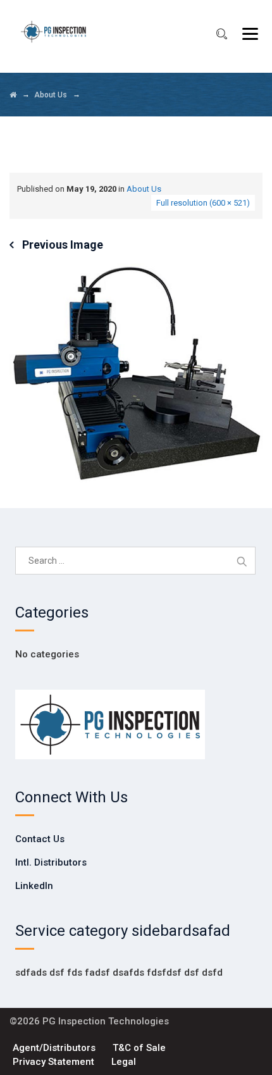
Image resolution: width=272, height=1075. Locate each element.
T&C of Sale (139, 1047)
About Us (144, 189)
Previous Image (62, 244)
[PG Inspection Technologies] (53, 31)
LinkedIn (34, 886)
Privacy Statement (53, 1061)
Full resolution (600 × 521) (203, 203)
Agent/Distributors (54, 1047)
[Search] (221, 34)
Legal (123, 1061)
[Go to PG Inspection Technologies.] (12, 94)
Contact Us (40, 839)
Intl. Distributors (51, 862)
